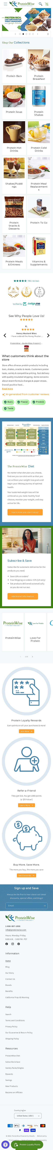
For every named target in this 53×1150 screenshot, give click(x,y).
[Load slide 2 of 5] (23, 34)
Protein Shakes (38, 113)
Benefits (9, 991)
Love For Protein (35, 639)
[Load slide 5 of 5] (33, 34)
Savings (8, 1080)
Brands (8, 985)
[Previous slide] (15, 34)
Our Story (9, 973)
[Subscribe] (44, 906)
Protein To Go (38, 222)
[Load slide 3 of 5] (26, 34)
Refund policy (42, 1136)
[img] (27, 319)
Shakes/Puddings (14, 185)
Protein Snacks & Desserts (14, 225)
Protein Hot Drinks (14, 149)
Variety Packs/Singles (14, 1068)
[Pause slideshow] (48, 34)
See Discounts (24, 875)
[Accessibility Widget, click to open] (5, 1145)
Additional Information (23, 596)
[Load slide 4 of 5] (29, 34)
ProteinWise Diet (12, 1055)
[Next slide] (38, 34)
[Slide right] (32, 657)
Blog (7, 967)
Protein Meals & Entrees (14, 263)
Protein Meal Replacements (39, 186)
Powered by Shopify (28, 1136)
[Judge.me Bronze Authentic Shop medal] (13, 292)
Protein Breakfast (39, 77)
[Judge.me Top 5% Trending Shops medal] (39, 292)
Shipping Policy (12, 1038)
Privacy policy (14, 1140)
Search (8, 1014)
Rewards (9, 1074)
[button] (5, 4)
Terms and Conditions (15, 1020)
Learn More (25, 805)
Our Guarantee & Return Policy (18, 1032)
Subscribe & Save (12, 1062)
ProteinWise (13, 638)
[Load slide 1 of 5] (20, 34)
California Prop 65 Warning (17, 997)
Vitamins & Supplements (39, 263)
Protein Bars (14, 76)
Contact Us (10, 979)
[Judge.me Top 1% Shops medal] (26, 292)
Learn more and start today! (25, 512)
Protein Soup (14, 112)
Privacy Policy (11, 1026)
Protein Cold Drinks (39, 149)
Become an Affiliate (13, 1092)
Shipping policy (41, 1140)
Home (8, 961)
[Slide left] (21, 657)
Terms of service (27, 1140)
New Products (11, 1086)
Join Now (24, 731)
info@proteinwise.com (15, 930)
